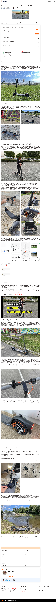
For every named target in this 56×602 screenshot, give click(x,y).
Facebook (15, 574)
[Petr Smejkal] (4, 573)
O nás (39, 588)
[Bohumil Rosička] (3, 580)
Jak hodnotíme (41, 590)
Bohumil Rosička (7, 580)
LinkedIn (12, 574)
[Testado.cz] (4, 1)
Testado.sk (14, 588)
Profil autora (10, 576)
